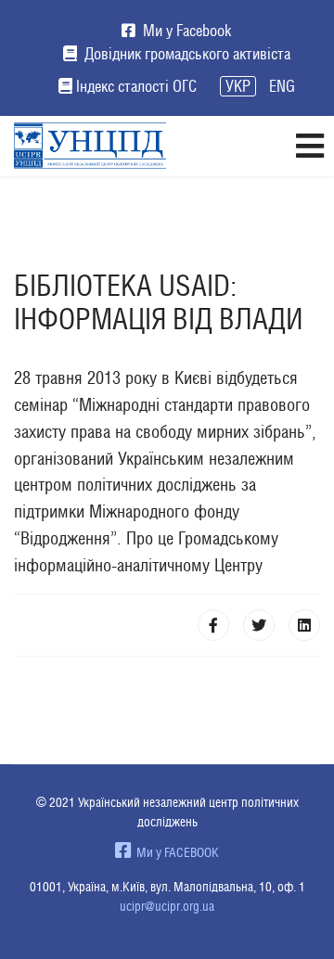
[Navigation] (309, 146)
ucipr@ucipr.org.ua (167, 906)
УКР (237, 86)
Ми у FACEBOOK (175, 852)
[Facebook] (213, 625)
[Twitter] (259, 625)
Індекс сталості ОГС (136, 86)
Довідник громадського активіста (185, 54)
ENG (282, 86)
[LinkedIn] (304, 625)
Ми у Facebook (185, 30)
